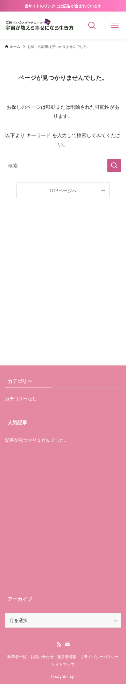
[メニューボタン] (114, 26)
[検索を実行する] (114, 165)
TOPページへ (63, 190)
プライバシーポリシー (99, 656)
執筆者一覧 (17, 656)
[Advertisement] (63, 289)
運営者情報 (66, 656)
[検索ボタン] (91, 26)
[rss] (59, 644)
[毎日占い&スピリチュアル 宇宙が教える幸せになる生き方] (40, 26)
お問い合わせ (42, 656)
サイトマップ (63, 664)
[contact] (67, 644)
